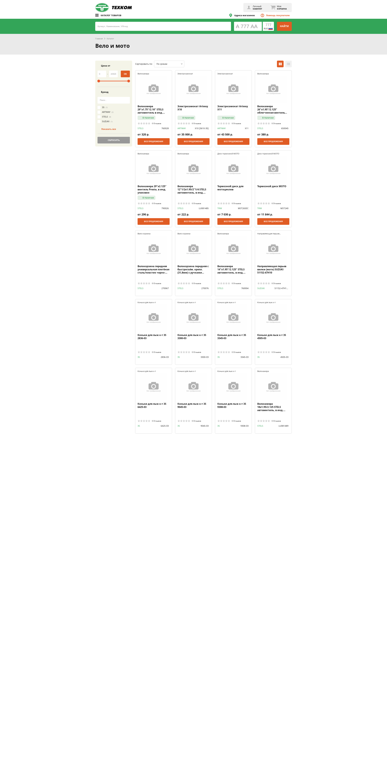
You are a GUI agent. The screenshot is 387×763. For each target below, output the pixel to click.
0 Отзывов (156, 123)
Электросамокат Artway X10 (192, 108)
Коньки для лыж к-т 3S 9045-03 (191, 405)
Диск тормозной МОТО (228, 153)
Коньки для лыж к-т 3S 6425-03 (152, 405)
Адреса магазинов (244, 15)
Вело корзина (144, 233)
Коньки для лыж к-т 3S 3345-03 (231, 337)
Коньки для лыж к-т (147, 302)
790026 (165, 208)
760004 (245, 288)
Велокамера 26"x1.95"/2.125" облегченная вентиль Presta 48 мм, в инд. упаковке (271, 109)
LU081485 (204, 208)
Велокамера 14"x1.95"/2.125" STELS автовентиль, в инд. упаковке (231, 269)
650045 (284, 128)
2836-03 (165, 357)
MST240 (284, 208)
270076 (205, 288)
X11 (247, 128)
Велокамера (143, 73)
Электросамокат (185, 73)
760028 (165, 128)
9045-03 (205, 425)
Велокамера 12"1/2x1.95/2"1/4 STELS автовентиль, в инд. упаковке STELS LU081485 (193, 189)
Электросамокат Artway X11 (232, 108)
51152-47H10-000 (281, 288)
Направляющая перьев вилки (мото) (268, 233)
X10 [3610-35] (202, 128)
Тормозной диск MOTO (271, 186)
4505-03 (284, 357)
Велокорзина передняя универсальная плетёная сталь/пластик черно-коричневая (153, 269)
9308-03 (245, 425)
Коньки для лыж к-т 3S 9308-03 (231, 405)
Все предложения (153, 141)
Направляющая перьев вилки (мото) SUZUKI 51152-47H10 (271, 269)
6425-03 (165, 425)
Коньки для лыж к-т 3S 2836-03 (152, 337)
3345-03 (245, 357)
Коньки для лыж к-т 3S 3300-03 (191, 337)
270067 (165, 288)
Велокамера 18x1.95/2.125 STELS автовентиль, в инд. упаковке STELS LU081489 (272, 407)
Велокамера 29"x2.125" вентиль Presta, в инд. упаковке (152, 189)
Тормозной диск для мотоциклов (230, 188)
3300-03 (205, 357)
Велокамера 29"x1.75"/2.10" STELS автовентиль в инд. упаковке (150, 109)
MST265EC (243, 208)
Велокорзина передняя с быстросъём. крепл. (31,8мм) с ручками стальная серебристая (193, 269)
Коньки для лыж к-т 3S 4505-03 (271, 337)
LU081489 (283, 425)
